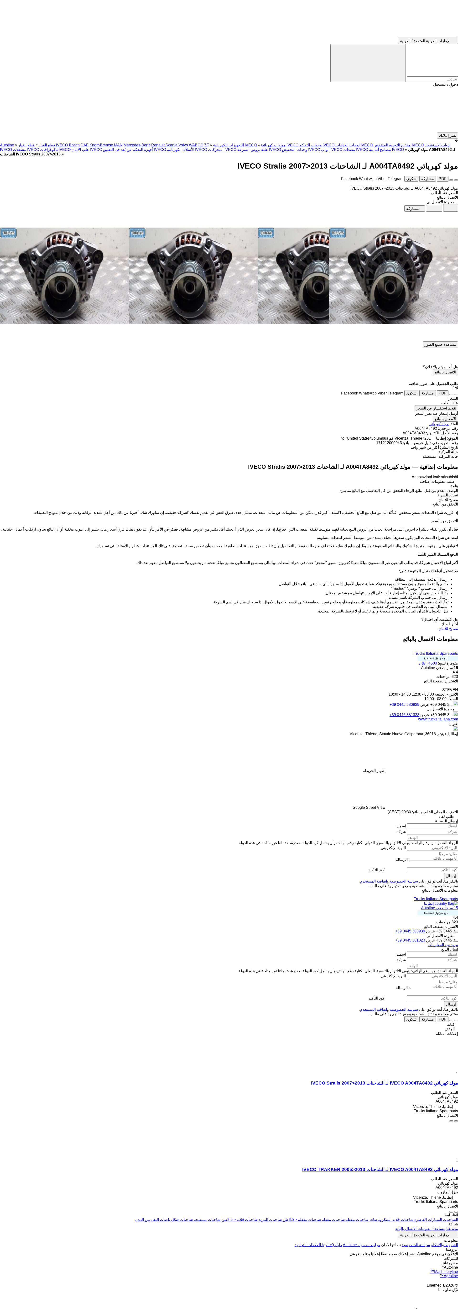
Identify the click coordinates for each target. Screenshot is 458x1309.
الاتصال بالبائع (445, 372)
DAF (84, 145)
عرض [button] (424, 704)
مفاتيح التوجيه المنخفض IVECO (399, 145)
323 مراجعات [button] (447, 677)
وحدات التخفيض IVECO (301, 150)
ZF (206, 145)
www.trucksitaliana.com (438, 719)
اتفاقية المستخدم (373, 881)
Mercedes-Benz (137, 145)
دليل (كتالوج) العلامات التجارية (318, 1245)
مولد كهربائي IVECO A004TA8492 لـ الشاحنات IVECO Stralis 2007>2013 (384, 1083)
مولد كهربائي (439, 424)
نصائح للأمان (448, 629)
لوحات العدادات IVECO (354, 145)
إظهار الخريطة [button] (374, 771)
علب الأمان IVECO (87, 150)
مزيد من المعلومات (443, 945)
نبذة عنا (452, 1229)
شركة (401, 832)
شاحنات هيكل (181, 1220)
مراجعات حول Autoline (361, 1245)
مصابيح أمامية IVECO (386, 150)
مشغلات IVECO (26, 150)
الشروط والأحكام (444, 1245)
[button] (229, 110)
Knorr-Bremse (101, 145)
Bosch (74, 145)
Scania (171, 145)
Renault (158, 145)
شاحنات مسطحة (206, 1220)
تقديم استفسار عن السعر (436, 408)
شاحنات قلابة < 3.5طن (239, 1220)
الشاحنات (450, 1220)
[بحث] (368, 63)
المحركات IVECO (222, 150)
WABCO (196, 145)
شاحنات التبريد (270, 1220)
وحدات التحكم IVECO (316, 145)
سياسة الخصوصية (404, 881)
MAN (118, 145)
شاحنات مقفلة (333, 1220)
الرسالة (402, 859)
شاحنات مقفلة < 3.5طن (301, 1220)
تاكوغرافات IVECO (55, 150)
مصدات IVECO (355, 150)
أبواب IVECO (331, 150)
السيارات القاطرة (427, 1220)
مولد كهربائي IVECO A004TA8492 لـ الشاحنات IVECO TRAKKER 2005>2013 (380, 1169)
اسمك (401, 826)
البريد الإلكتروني (393, 848)
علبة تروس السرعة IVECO (259, 150)
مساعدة (438, 1229)
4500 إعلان (428, 663)
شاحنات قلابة (402, 1220)
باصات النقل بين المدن (152, 1220)
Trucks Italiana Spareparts (436, 653)
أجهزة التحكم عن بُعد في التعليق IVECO (134, 150)
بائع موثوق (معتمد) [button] (436, 658)
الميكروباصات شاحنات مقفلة (368, 1220)
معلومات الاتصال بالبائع (413, 1229)
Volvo (183, 145)
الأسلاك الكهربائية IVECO (187, 150)
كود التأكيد (377, 870)
